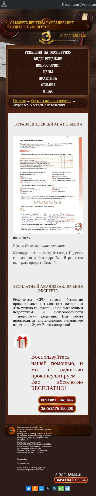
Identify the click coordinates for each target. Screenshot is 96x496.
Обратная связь (71, 480)
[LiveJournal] (54, 488)
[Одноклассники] (35, 488)
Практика (48, 78)
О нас (48, 91)
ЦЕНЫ (48, 72)
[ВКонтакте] (28, 488)
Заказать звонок (57, 409)
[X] (48, 488)
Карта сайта (22, 459)
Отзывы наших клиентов (51, 101)
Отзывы (48, 85)
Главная (19, 101)
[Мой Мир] (41, 488)
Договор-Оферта (24, 463)
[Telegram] (67, 488)
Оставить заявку (57, 400)
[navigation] (48, 4)
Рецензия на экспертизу (48, 52)
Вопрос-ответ (48, 65)
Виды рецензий (48, 59)
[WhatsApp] (61, 488)
